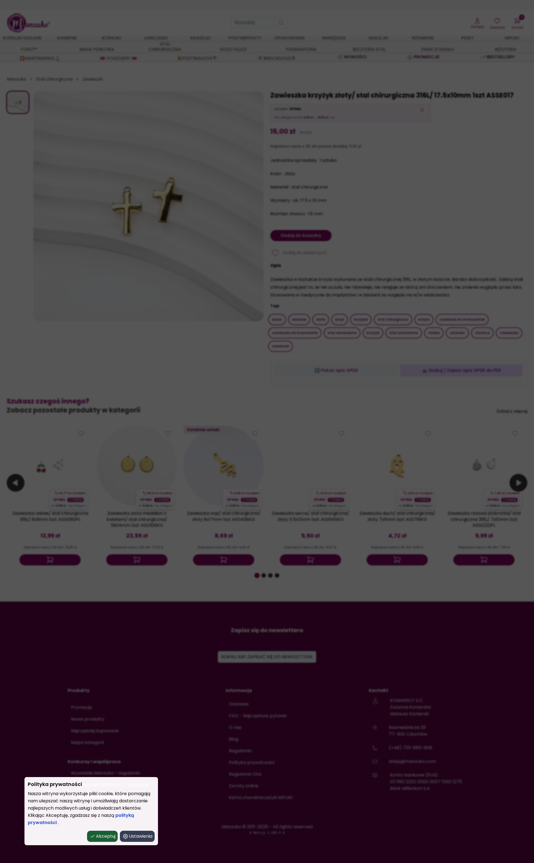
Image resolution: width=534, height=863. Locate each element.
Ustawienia (140, 836)
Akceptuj (105, 836)
